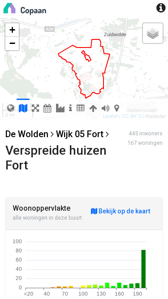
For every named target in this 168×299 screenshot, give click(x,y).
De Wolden (26, 134)
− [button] (12, 43)
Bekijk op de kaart (123, 211)
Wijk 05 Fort (79, 134)
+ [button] (12, 29)
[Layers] (153, 33)
